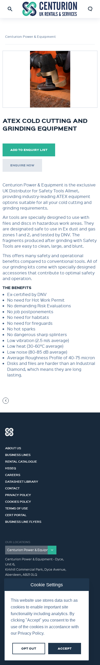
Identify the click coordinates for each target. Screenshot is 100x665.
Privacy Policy (18, 494)
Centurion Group (9, 432)
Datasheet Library (21, 480)
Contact (12, 487)
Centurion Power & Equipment (30, 36)
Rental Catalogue (21, 460)
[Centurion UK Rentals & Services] (50, 9)
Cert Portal (15, 514)
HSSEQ (10, 467)
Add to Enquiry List (28, 150)
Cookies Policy (18, 500)
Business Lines (18, 454)
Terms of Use (16, 507)
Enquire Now (22, 165)
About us (13, 447)
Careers (12, 474)
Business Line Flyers (23, 521)
